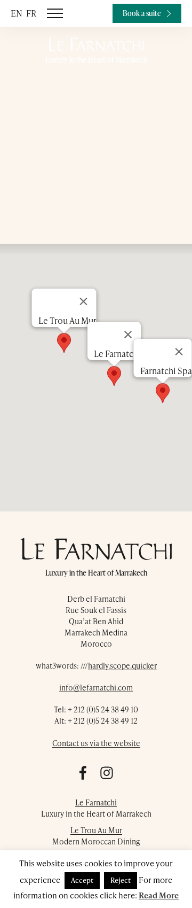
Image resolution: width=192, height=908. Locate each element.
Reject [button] (120, 880)
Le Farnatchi (96, 802)
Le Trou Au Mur (96, 830)
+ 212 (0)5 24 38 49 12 (103, 721)
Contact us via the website (96, 743)
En (16, 13)
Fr (31, 13)
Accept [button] (82, 880)
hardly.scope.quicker (122, 666)
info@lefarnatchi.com (96, 687)
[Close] (179, 351)
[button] (162, 393)
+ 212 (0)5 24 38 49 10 (103, 709)
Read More (159, 895)
